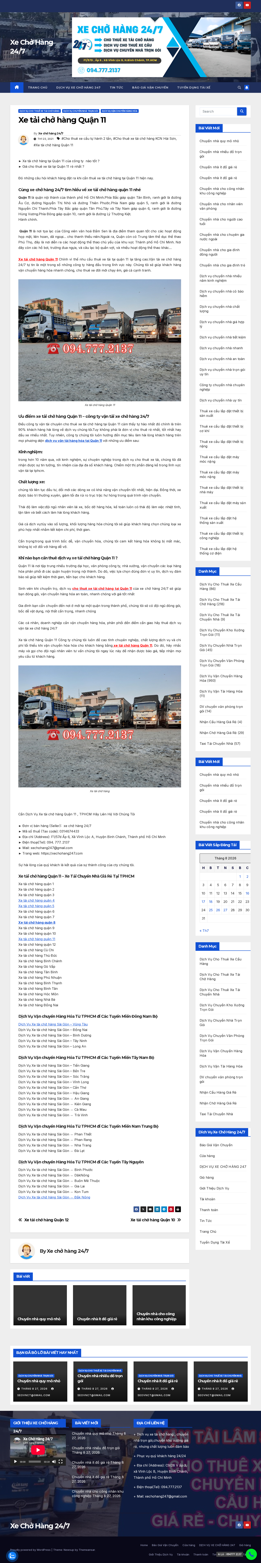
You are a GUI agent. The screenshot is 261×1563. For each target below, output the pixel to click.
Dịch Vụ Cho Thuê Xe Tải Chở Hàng (40, 111)
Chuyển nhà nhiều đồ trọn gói (96, 1448)
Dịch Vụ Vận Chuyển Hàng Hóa (119, 111)
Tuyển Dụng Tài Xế (193, 87)
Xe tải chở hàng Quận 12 (46, 1220)
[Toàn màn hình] (61, 1462)
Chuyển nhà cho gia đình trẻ (222, 265)
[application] (38, 1449)
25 (211, 910)
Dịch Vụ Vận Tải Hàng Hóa (221, 691)
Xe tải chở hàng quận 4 (36, 900)
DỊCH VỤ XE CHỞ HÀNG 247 (78, 87)
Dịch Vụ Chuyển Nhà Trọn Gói (80, 111)
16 (247, 893)
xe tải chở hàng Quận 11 (132, 645)
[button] (239, 87)
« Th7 (204, 931)
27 (225, 910)
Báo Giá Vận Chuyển (150, 87)
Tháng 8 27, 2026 (34, 1388)
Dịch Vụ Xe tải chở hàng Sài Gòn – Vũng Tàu (53, 1024)
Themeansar (87, 1549)
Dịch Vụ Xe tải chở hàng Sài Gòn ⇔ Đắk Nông (54, 1197)
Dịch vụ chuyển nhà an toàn (222, 359)
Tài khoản (207, 1199)
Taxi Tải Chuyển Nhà (216, 744)
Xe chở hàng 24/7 (50, 133)
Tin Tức (116, 87)
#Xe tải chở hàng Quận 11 (53, 145)
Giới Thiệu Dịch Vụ (214, 1188)
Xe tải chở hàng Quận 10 (152, 1220)
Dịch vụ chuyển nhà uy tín (221, 400)
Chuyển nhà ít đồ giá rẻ (97, 1319)
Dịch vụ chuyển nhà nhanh (221, 348)
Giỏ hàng (207, 1177)
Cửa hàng (207, 1156)
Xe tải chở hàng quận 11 (36, 939)
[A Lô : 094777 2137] (251, 1554)
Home (144, 1545)
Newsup (69, 1549)
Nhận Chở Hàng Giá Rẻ (218, 733)
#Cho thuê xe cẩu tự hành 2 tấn (86, 138)
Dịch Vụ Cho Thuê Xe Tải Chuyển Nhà (100, 1370)
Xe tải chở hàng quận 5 (36, 906)
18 (210, 902)
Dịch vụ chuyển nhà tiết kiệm (223, 337)
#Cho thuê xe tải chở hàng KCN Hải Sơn (144, 138)
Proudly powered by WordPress (30, 1549)
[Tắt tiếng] (54, 1462)
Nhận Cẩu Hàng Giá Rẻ (218, 722)
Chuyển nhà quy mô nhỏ (39, 1319)
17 (203, 902)
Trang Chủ (38, 87)
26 (218, 910)
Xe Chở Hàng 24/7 (40, 1526)
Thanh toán (209, 1210)
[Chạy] (15, 1462)
